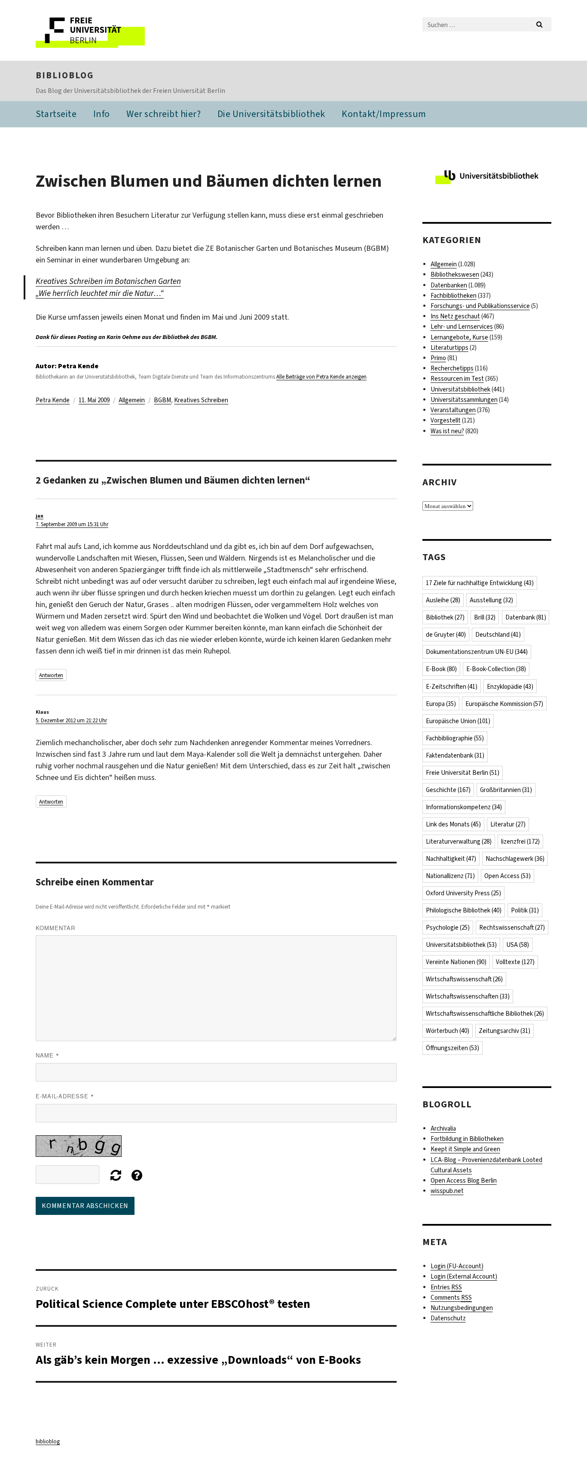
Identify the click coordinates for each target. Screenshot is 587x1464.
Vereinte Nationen (456, 962)
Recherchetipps (452, 368)
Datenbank (525, 617)
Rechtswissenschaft (512, 927)
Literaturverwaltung (459, 841)
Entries (446, 1287)
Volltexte (515, 962)
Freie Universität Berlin (462, 772)
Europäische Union (458, 721)
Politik (525, 910)
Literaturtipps (449, 347)
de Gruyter (446, 634)
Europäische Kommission (504, 704)
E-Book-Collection (496, 669)
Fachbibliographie (455, 738)
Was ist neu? (447, 431)
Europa (441, 704)
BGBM (162, 400)
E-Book (441, 669)
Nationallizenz (450, 876)
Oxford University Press (463, 893)
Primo (438, 358)
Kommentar (55, 928)
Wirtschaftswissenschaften (468, 996)
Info (101, 114)
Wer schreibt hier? (163, 114)
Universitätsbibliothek (460, 389)
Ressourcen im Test (457, 378)
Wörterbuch (447, 1030)
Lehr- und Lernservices (462, 326)
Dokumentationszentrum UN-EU (477, 651)
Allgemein (132, 400)
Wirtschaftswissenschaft (464, 979)
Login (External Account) (464, 1276)
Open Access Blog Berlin (464, 1180)
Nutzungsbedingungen (462, 1308)
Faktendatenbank (455, 755)
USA (517, 944)
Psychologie (448, 927)
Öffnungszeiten (452, 1048)
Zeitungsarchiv (504, 1030)
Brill (484, 617)
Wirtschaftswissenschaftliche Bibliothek (485, 1013)
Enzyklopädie (510, 686)
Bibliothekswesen (455, 274)
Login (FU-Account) (457, 1266)
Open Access (507, 876)
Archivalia (443, 1128)
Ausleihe (443, 600)
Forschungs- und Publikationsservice (480, 306)
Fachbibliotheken (454, 295)
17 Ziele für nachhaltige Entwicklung (480, 583)
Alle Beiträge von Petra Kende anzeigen (321, 376)
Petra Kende (53, 400)
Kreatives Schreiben (201, 400)
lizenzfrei (520, 841)
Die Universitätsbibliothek (271, 114)
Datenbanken (449, 285)
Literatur (508, 824)
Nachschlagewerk (515, 858)
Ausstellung (491, 600)
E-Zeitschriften (451, 686)
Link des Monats (453, 824)
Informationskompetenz (464, 807)
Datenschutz (448, 1318)
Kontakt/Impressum (384, 114)
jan (39, 515)
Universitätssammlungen (464, 399)
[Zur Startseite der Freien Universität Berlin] (108, 30)
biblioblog (65, 75)
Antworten (51, 675)
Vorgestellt (446, 420)
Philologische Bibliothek (463, 910)
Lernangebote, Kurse (459, 337)
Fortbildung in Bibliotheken (467, 1138)
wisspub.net (447, 1191)
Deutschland (498, 634)
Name (47, 1055)
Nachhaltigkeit (451, 858)
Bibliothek (445, 617)
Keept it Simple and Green (465, 1149)
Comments (451, 1297)
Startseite (56, 114)
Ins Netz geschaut (455, 316)
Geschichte (448, 790)
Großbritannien (506, 790)
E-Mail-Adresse (65, 1096)
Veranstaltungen (453, 410)
